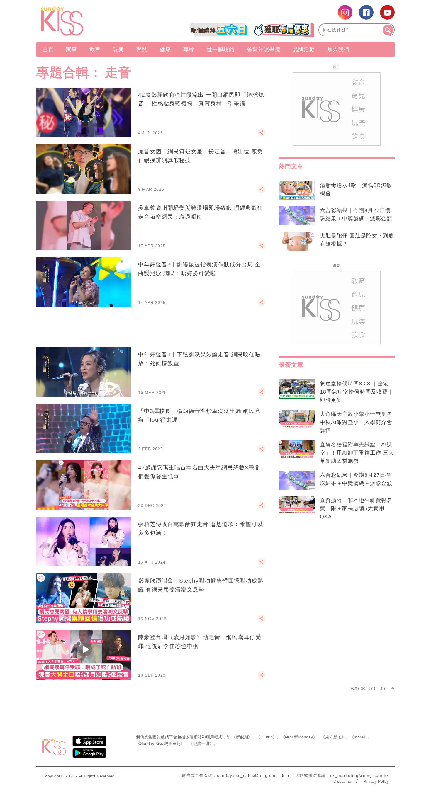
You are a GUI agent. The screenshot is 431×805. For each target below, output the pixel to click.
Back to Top (369, 689)
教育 (95, 49)
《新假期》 (242, 737)
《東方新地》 (333, 737)
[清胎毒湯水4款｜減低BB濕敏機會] (297, 190)
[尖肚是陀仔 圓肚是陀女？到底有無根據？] (297, 241)
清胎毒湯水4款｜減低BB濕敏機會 (356, 189)
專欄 (188, 49)
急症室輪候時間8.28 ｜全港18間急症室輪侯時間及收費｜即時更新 (356, 392)
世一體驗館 (221, 49)
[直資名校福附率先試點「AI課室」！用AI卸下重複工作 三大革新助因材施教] (297, 450)
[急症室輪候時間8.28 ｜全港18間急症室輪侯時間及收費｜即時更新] (297, 389)
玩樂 (118, 49)
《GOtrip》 (266, 737)
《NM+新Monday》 (299, 737)
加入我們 (338, 49)
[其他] (261, 135)
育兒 (141, 49)
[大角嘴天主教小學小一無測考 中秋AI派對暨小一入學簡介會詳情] (297, 419)
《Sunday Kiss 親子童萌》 (160, 743)
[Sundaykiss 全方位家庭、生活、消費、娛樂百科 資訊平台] (90, 21)
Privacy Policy (376, 781)
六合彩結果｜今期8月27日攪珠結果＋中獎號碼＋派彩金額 (356, 214)
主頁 (48, 49)
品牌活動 (304, 49)
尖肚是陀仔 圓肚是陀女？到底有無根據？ (357, 240)
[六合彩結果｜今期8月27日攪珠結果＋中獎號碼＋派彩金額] (297, 216)
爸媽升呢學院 (263, 49)
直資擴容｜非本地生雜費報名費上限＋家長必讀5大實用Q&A (356, 508)
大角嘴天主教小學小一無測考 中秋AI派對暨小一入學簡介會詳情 (356, 422)
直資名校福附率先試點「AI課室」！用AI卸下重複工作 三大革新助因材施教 (357, 453)
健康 (165, 49)
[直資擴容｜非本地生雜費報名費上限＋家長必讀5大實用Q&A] (297, 505)
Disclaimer (343, 781)
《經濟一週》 (201, 743)
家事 (71, 49)
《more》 (359, 737)
